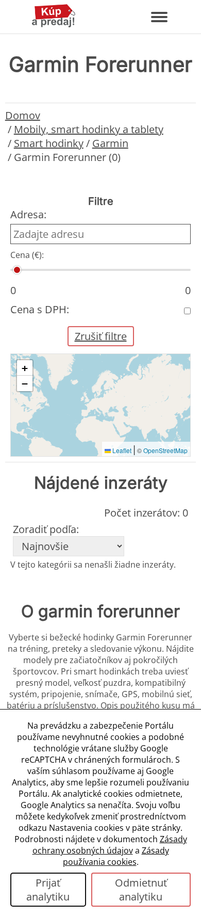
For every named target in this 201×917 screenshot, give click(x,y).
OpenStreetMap (165, 450)
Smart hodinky (48, 143)
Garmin (110, 143)
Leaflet (121, 450)
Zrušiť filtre (101, 336)
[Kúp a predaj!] (53, 25)
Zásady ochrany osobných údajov (109, 844)
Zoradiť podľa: (46, 529)
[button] (24, 368)
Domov (22, 115)
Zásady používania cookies (116, 856)
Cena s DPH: (39, 309)
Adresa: (28, 214)
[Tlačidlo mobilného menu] (159, 17)
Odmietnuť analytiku (141, 890)
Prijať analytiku (48, 890)
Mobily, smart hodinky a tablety (88, 129)
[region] (100, 405)
